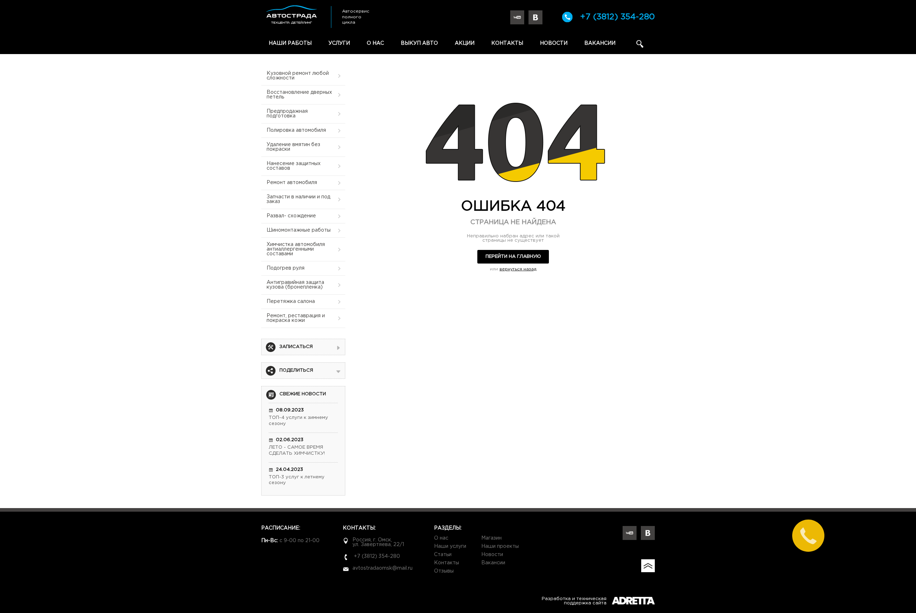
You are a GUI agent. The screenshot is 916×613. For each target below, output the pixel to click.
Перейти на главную (513, 257)
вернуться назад (518, 269)
